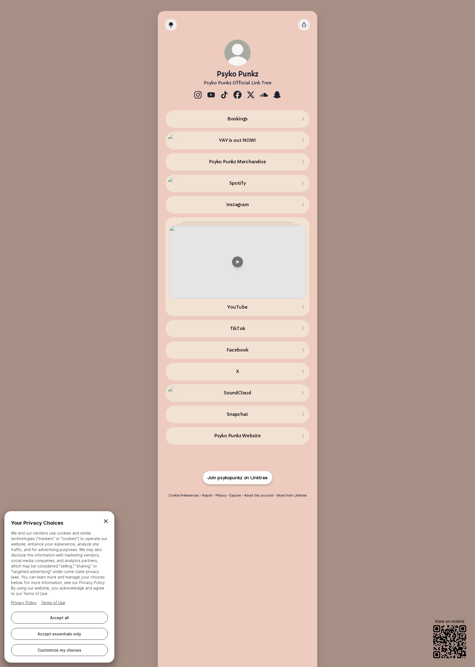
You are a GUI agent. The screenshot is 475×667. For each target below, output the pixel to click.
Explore (235, 495)
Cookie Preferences (184, 495)
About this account (259, 495)
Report (207, 495)
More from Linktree (291, 495)
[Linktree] (170, 24)
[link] (198, 94)
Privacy (221, 495)
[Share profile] (304, 24)
